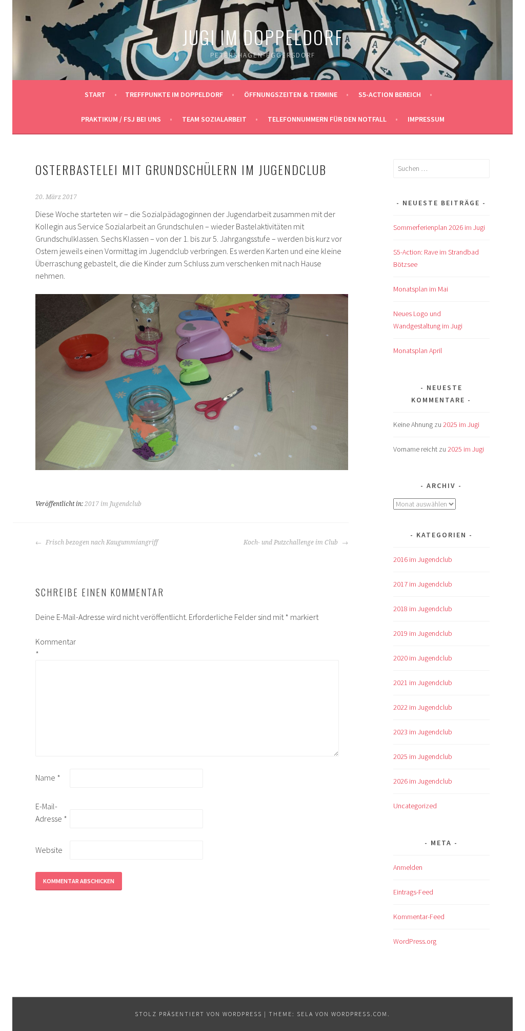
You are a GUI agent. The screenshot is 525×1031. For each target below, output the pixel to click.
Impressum (426, 119)
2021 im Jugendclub (422, 682)
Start (95, 94)
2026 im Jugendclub (422, 781)
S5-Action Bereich (389, 94)
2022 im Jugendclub (422, 707)
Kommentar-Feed (419, 916)
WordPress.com (359, 1014)
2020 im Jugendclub (422, 658)
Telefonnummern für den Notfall (327, 119)
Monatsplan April (417, 350)
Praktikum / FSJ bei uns (121, 119)
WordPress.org (414, 941)
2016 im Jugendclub (422, 559)
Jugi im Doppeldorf (263, 36)
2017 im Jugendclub (113, 504)
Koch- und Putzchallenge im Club (291, 542)
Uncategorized (415, 805)
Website (49, 850)
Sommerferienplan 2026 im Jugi (439, 227)
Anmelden (407, 867)
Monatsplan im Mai (420, 289)
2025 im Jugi (461, 424)
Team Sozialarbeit (214, 119)
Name (47, 777)
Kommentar (51, 647)
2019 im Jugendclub (422, 633)
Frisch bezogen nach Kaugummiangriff (101, 542)
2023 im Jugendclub (422, 731)
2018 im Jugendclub (422, 608)
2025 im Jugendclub (422, 756)
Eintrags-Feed (413, 892)
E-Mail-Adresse (51, 812)
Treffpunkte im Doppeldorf (174, 94)
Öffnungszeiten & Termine (290, 94)
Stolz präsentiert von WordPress (198, 1014)
